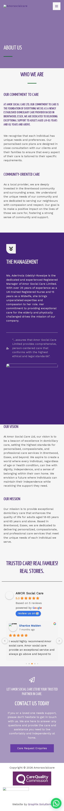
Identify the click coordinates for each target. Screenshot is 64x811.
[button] (56, 803)
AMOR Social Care (29, 593)
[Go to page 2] (32, 663)
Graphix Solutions (40, 804)
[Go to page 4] (37, 663)
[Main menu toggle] (56, 6)
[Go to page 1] (29, 663)
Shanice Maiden (30, 625)
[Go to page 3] (35, 663)
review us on (26, 613)
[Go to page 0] (26, 663)
